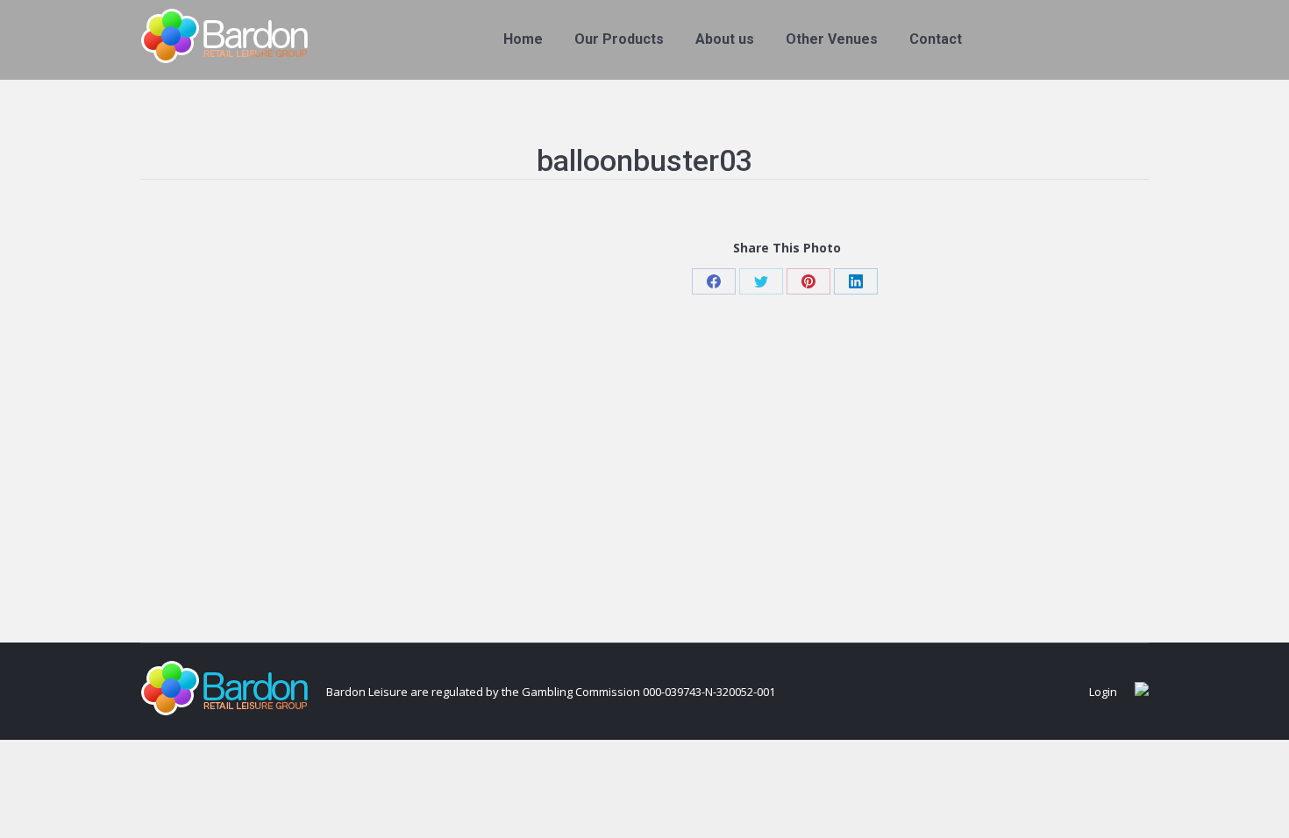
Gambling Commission (581, 692)
